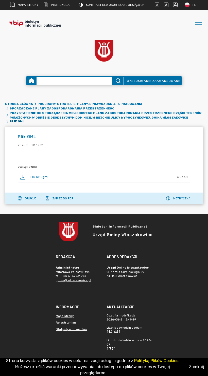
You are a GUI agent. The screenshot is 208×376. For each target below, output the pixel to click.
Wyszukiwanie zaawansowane (153, 81)
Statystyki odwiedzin (71, 329)
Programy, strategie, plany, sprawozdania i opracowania (90, 104)
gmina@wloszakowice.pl (73, 280)
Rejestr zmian (66, 322)
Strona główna (19, 104)
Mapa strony (28, 5)
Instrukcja (60, 5)
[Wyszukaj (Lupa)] (118, 81)
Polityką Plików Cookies (156, 360)
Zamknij (196, 366)
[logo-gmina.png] (104, 51)
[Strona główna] (31, 80)
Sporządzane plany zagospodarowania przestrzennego (62, 108)
